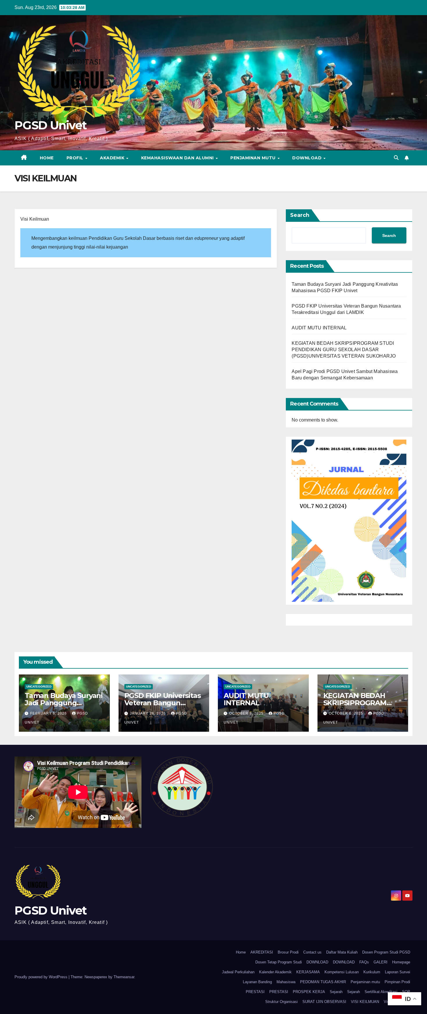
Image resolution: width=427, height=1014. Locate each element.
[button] (396, 157)
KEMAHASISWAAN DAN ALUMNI (178, 157)
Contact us (312, 952)
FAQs (364, 962)
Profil (76, 157)
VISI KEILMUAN (365, 1001)
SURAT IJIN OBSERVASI (324, 1001)
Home (47, 157)
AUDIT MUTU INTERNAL (319, 327)
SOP (406, 992)
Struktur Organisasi (281, 1001)
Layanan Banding (257, 982)
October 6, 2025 (346, 713)
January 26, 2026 (148, 713)
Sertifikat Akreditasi (381, 992)
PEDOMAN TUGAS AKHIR (323, 982)
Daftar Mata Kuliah (342, 952)
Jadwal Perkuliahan (238, 972)
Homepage (401, 962)
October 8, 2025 (247, 713)
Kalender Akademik (275, 972)
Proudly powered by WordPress (42, 977)
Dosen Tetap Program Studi (278, 962)
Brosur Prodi (288, 952)
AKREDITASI (261, 952)
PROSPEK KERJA (309, 992)
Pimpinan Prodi (397, 982)
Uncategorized (38, 686)
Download (307, 157)
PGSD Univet (51, 125)
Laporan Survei (397, 972)
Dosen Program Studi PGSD (386, 952)
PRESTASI (255, 992)
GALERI (380, 962)
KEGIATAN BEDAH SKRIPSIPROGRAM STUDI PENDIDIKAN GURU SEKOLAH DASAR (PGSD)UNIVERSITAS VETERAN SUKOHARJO (344, 349)
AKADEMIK (113, 157)
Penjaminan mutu (253, 157)
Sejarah (336, 992)
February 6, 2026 (49, 713)
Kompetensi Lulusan (341, 972)
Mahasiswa (286, 982)
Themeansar (124, 977)
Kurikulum (371, 972)
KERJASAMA (308, 972)
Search (299, 215)
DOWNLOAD (317, 962)
